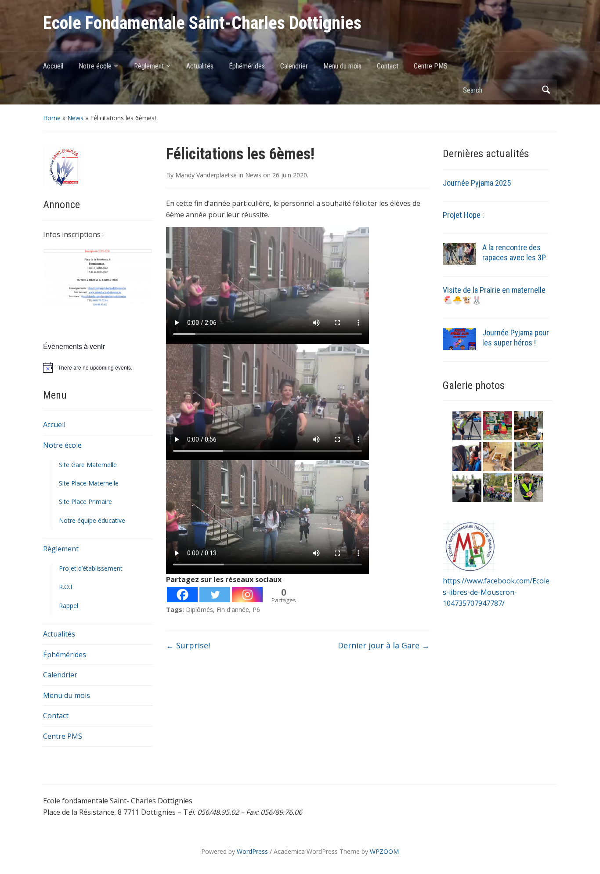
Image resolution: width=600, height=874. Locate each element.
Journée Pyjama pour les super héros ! (515, 337)
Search (546, 90)
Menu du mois (342, 66)
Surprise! (188, 645)
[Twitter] (214, 594)
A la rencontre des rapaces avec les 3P (514, 252)
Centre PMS (431, 66)
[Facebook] (182, 594)
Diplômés (199, 609)
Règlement (149, 66)
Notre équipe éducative (92, 520)
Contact (387, 66)
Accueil (53, 66)
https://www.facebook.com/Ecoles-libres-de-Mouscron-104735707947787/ (496, 592)
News (75, 118)
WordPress (252, 851)
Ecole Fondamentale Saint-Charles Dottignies (202, 23)
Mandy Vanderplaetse (206, 175)
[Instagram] (247, 594)
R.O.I (65, 587)
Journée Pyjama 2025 (477, 182)
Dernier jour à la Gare (384, 645)
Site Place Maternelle (89, 483)
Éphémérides (247, 66)
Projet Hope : (463, 214)
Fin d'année (233, 609)
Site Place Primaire (85, 501)
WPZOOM (384, 851)
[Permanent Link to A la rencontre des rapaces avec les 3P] (459, 253)
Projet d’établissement (91, 568)
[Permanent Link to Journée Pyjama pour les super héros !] (459, 338)
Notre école (95, 66)
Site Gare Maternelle (88, 464)
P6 (256, 609)
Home (52, 118)
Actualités (199, 66)
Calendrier (294, 66)
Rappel (68, 605)
